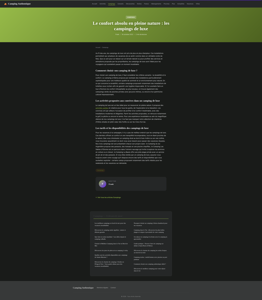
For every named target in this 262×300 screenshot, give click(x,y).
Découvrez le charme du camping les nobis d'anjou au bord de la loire (150, 251)
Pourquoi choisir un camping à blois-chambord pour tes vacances (150, 224)
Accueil (94, 4)
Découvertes (130, 4)
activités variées (102, 108)
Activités (103, 4)
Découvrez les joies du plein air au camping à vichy (111, 250)
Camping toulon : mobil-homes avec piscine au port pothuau (150, 258)
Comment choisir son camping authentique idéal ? (150, 264)
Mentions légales (102, 287)
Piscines (166, 4)
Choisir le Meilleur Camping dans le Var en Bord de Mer (111, 245)
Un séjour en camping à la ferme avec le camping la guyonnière (150, 238)
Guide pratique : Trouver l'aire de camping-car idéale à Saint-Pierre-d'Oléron (148, 245)
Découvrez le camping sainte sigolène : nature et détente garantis (110, 231)
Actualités (180, 4)
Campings (111, 4)
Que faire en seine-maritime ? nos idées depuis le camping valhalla (110, 238)
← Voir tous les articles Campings (108, 197)
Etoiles (139, 4)
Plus (173, 4)
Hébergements (156, 4)
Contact (113, 287)
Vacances (190, 4)
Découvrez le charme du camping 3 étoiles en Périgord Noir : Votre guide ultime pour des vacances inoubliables (109, 264)
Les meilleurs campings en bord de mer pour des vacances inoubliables (110, 224)
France (146, 4)
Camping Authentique (17, 3)
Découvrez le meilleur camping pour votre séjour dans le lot (149, 270)
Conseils (121, 4)
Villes (198, 4)
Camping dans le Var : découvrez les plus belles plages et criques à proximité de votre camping (149, 231)
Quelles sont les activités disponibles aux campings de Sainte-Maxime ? (111, 256)
